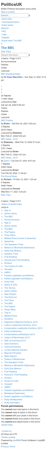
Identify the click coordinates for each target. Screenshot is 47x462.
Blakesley (17, 132)
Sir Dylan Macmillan (13, 76)
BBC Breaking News (10, 73)
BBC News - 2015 (9, 157)
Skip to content (8, 11)
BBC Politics (7, 120)
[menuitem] (10, 21)
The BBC (7, 47)
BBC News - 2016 (9, 138)
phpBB (16, 440)
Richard (7, 179)
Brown (7, 123)
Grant (6, 160)
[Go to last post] (17, 101)
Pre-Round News (9, 176)
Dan (15, 101)
